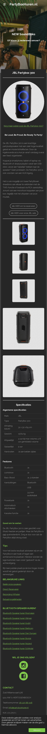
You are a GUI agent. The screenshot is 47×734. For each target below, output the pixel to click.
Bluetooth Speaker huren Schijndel (18, 648)
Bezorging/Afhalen (11, 594)
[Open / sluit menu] (4, 4)
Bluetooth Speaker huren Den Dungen (19, 633)
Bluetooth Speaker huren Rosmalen (18, 613)
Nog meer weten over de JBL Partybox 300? (23, 126)
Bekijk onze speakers (12, 584)
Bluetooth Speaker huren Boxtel (17, 638)
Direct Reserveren (11, 589)
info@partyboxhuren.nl (19, 708)
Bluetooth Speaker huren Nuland (17, 643)
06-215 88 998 (25, 703)
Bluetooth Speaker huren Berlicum (18, 628)
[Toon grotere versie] (23, 102)
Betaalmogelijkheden (12, 599)
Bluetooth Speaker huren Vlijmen (17, 618)
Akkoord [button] (36, 730)
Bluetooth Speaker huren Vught (16, 623)
